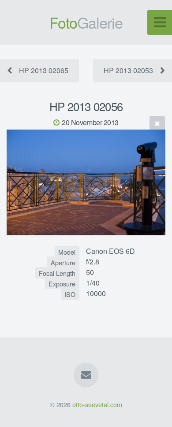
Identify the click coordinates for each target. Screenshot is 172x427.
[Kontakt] (86, 375)
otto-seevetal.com (97, 404)
